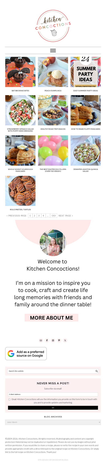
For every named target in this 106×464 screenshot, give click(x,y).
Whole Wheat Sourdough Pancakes (20, 170)
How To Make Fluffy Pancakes (85, 129)
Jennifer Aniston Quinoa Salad (85, 170)
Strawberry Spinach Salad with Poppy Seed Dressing (20, 130)
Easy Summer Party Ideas (85, 91)
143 (54, 215)
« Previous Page (17, 215)
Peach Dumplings (53, 91)
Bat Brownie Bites (20, 91)
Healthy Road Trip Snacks (52, 129)
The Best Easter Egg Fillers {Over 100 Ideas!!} (53, 170)
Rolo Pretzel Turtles (20, 209)
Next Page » (66, 215)
